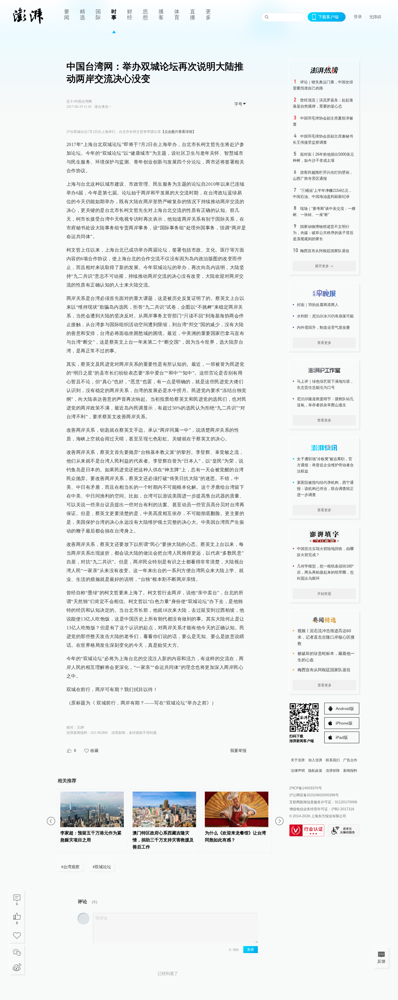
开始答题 (324, 594)
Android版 (345, 708)
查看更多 (324, 343)
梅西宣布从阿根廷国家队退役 (324, 251)
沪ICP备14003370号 (305, 788)
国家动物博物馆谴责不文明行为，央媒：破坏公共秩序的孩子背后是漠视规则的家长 (323, 232)
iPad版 (342, 737)
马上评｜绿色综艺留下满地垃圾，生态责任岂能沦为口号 (325, 384)
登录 (358, 16)
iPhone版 (344, 723)
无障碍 (375, 17)
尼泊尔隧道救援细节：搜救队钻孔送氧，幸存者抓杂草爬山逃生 (325, 402)
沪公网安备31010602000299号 (314, 795)
